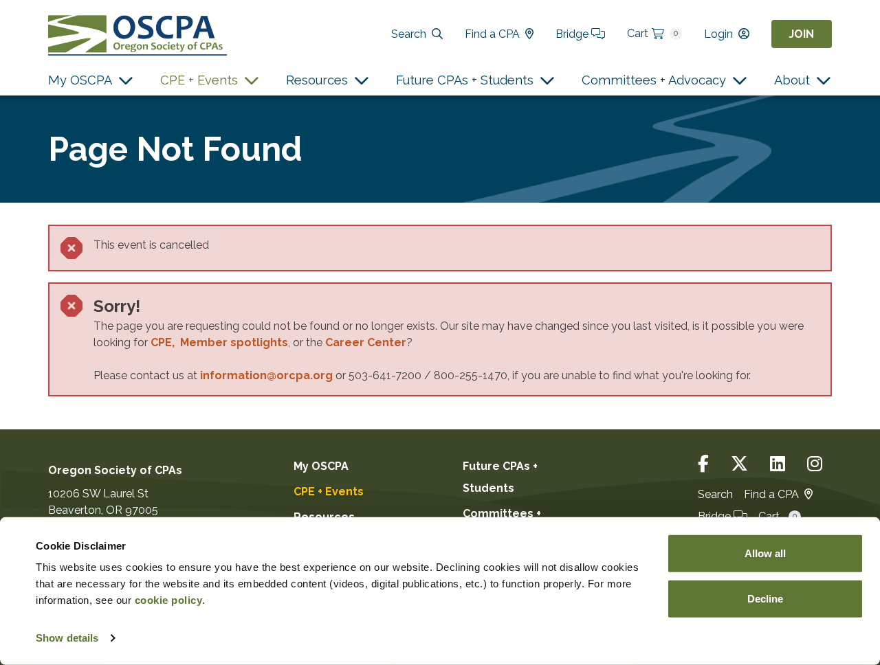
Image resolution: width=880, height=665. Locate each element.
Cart (652, 33)
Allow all (765, 553)
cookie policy (169, 600)
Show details (67, 638)
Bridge (573, 34)
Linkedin (777, 464)
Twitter (739, 464)
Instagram (814, 464)
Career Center (365, 342)
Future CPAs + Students (465, 80)
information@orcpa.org (266, 375)
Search (408, 34)
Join (801, 34)
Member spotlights (234, 342)
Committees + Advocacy (654, 80)
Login (718, 34)
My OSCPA (80, 80)
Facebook (703, 464)
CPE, (165, 342)
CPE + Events (199, 80)
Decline (765, 598)
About (792, 80)
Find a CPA (492, 34)
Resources (317, 80)
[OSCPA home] (137, 34)
